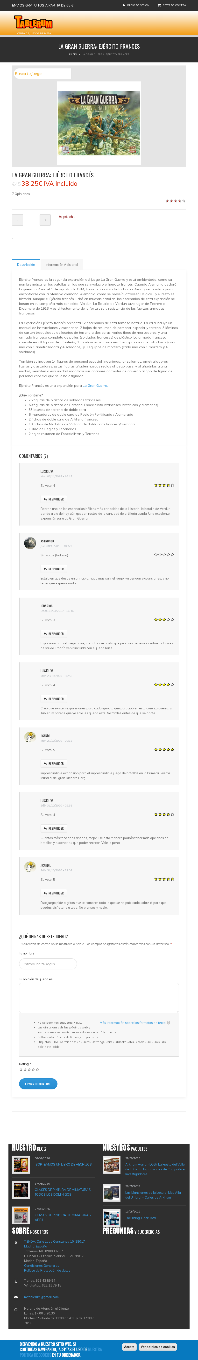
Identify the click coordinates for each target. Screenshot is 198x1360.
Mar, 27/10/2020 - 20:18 (56, 740)
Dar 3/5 (29, 1069)
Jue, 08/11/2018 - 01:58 (56, 546)
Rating (25, 1064)
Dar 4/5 (33, 1069)
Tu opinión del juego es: (36, 979)
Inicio (73, 54)
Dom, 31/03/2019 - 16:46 (57, 611)
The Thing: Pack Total (140, 1218)
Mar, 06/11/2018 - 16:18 (56, 476)
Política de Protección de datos (47, 1270)
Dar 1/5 (21, 1069)
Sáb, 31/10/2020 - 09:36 (56, 805)
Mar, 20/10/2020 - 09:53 (56, 676)
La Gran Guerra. (95, 385)
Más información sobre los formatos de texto (133, 1023)
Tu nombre (27, 953)
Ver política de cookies (158, 1347)
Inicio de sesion (138, 5)
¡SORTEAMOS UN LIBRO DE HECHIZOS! (63, 1164)
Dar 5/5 (37, 1069)
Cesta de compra (174, 5)
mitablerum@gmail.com (41, 1297)
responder (56, 499)
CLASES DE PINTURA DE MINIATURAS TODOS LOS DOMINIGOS (63, 1192)
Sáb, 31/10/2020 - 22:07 (56, 870)
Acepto (129, 1347)
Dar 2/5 (25, 1069)
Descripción (26, 265)
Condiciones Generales (41, 1265)
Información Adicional (62, 265)
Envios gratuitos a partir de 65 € (42, 5)
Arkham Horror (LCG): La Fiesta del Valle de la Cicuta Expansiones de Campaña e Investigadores (155, 1169)
